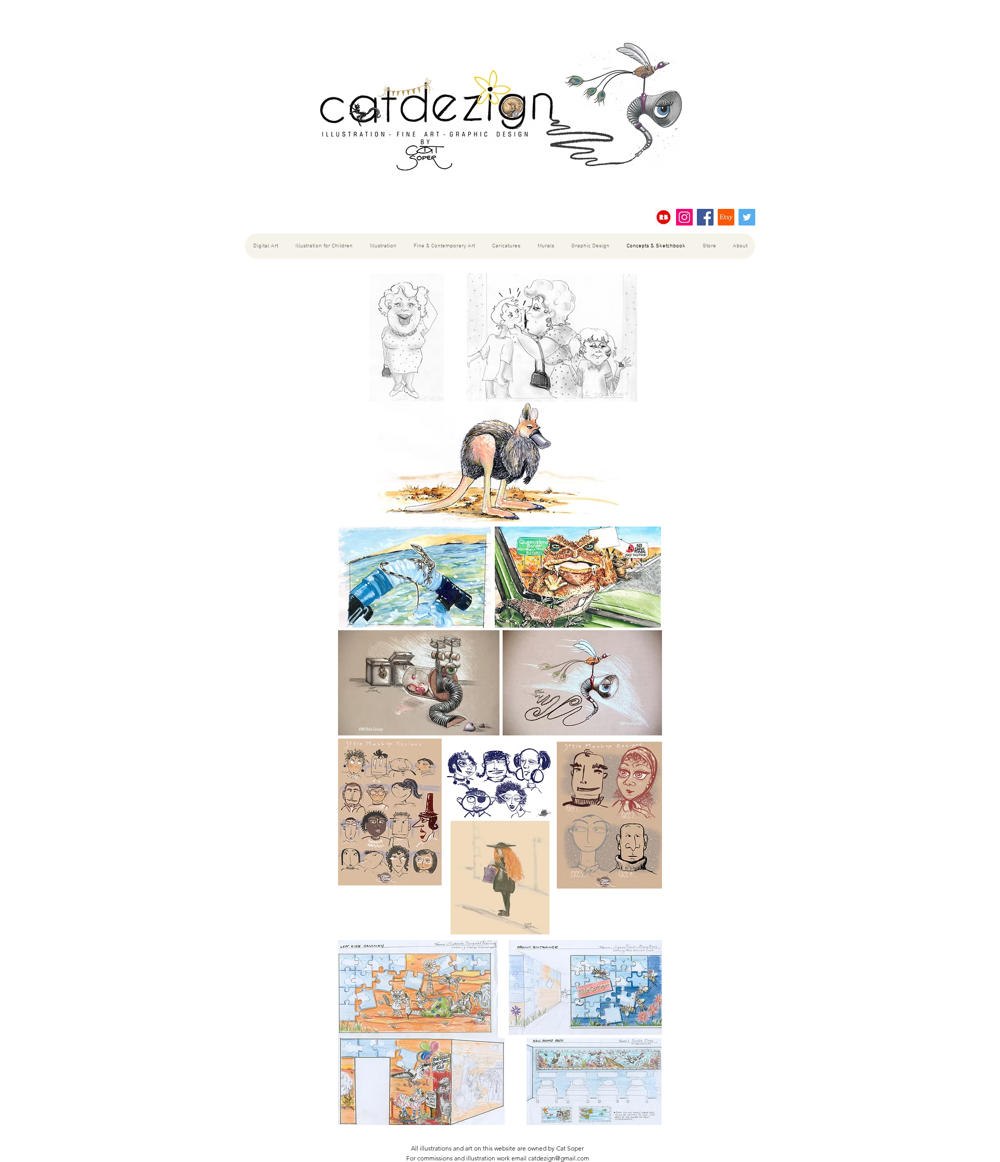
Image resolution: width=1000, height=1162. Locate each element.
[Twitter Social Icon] (747, 217)
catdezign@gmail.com (558, 1158)
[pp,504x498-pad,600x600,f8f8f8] (663, 217)
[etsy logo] (726, 217)
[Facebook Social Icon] (705, 217)
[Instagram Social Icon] (684, 217)
